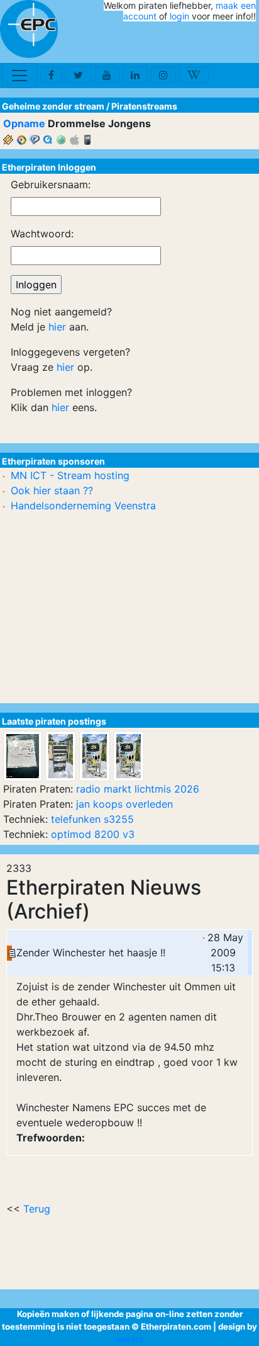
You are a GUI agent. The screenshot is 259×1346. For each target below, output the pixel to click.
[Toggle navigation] (19, 75)
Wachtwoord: (42, 233)
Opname (24, 123)
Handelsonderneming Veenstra (83, 505)
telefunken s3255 (92, 819)
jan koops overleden (124, 804)
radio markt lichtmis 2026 (137, 789)
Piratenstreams (144, 106)
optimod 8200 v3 (93, 834)
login (179, 16)
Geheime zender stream (53, 106)
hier (57, 326)
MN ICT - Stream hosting (70, 475)
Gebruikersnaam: (51, 184)
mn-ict (129, 1339)
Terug (36, 1208)
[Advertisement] (182, 43)
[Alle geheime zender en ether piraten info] (29, 29)
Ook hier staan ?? (52, 490)
